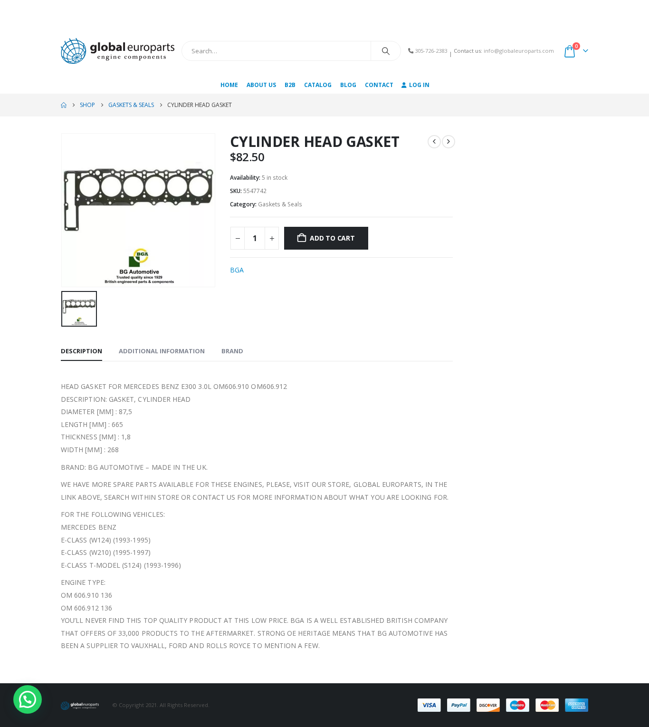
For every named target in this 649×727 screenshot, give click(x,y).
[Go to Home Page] (64, 105)
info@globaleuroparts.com (519, 50)
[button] (27, 699)
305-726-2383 (431, 50)
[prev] (434, 141)
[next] (448, 141)
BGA (237, 269)
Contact (379, 85)
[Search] (386, 50)
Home (229, 85)
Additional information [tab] (162, 351)
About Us (261, 85)
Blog (348, 85)
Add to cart (332, 237)
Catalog (318, 85)
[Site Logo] (117, 51)
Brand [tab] (232, 351)
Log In (419, 85)
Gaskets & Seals (280, 204)
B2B (290, 85)
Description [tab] (81, 351)
